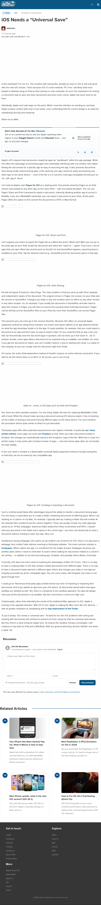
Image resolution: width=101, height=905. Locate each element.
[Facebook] (91, 152)
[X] (78, 152)
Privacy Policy (11, 858)
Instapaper (6, 548)
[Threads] (85, 152)
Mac (53, 842)
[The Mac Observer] (8, 4)
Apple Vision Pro (12, 870)
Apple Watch (11, 874)
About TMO (10, 854)
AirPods (55, 854)
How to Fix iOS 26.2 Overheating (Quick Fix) (78, 797)
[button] (92, 4)
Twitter (8, 834)
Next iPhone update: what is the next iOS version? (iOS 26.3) (27, 797)
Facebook (10, 838)
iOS (16, 13)
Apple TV (10, 878)
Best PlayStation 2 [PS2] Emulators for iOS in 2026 (79, 743)
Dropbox (46, 433)
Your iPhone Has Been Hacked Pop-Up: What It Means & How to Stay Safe (27, 745)
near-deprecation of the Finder (63, 608)
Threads (9, 846)
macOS (9, 886)
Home (7, 13)
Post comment (87, 682)
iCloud (8, 890)
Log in (60, 649)
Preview (72, 682)
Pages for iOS (33, 185)
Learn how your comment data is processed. (59, 691)
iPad (54, 850)
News (54, 834)
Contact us (10, 850)
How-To (55, 838)
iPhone (55, 846)
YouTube (9, 842)
